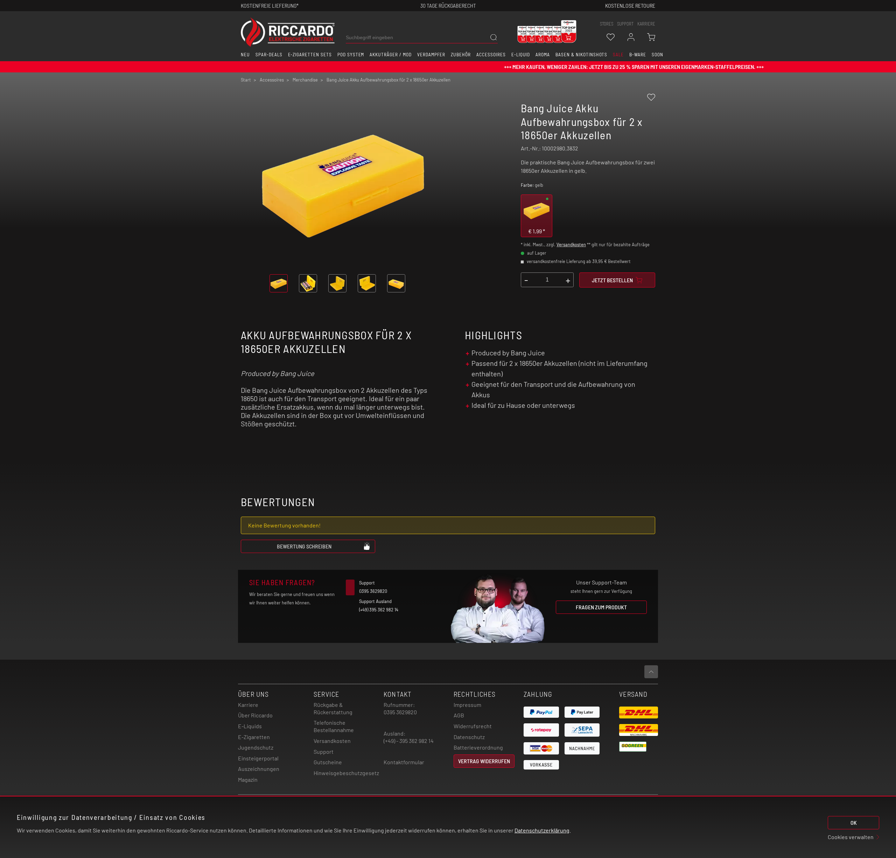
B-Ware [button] (637, 54)
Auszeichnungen (258, 768)
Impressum (467, 704)
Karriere (646, 24)
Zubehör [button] (461, 54)
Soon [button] (657, 54)
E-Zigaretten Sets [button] (310, 54)
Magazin (248, 779)
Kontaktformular (404, 762)
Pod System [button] (350, 54)
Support (324, 751)
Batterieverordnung (478, 747)
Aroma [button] (543, 54)
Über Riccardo (255, 715)
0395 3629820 (400, 712)
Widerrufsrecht (473, 726)
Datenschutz (469, 736)
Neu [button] (245, 54)
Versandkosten (571, 244)
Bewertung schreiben (304, 546)
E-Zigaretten (254, 736)
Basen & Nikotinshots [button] (581, 54)
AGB (459, 715)
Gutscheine (328, 762)
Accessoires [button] (491, 54)
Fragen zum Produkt (601, 607)
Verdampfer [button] (431, 54)
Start (246, 80)
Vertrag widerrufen (484, 761)
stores (606, 24)
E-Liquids (250, 726)
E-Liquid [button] (520, 54)
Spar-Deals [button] (268, 54)
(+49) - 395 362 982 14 (409, 740)
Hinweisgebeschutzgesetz (346, 773)
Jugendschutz (255, 747)
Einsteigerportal (258, 758)
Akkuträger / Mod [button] (390, 54)
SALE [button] (618, 54)
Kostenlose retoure (630, 5)
